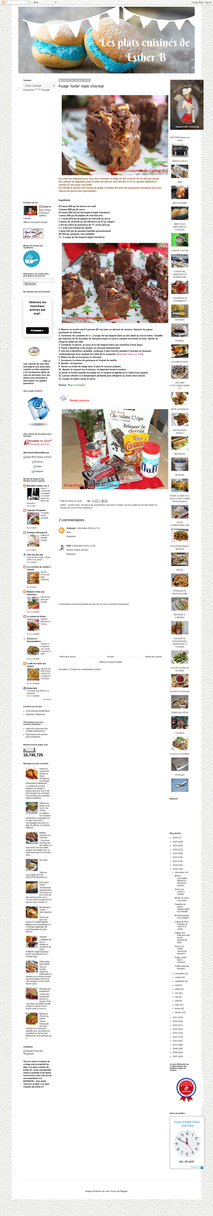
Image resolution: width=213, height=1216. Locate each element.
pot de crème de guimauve (82, 508)
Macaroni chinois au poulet (44, 1016)
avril (177, 1001)
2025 (175, 842)
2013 (175, 1033)
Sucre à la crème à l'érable (180, 891)
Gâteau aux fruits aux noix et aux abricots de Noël (182, 938)
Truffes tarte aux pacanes (182, 967)
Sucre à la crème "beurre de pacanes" (181, 950)
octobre (178, 977)
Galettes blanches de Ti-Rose (45, 621)
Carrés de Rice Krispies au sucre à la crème (181, 925)
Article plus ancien (153, 657)
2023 (175, 849)
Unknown (71, 528)
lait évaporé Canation (114, 505)
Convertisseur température (38, 711)
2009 (175, 1048)
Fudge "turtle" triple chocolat (181, 960)
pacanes (127, 505)
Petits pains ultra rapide (44, 963)
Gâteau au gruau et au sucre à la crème (44, 807)
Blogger (123, 1191)
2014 (175, 1029)
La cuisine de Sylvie (36, 616)
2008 (175, 1052)
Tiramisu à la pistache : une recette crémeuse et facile (46, 649)
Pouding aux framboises (45, 990)
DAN (69, 546)
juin (177, 993)
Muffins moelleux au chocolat (45, 835)
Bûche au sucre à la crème (182, 899)
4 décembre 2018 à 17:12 (88, 528)
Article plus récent (67, 657)
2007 (175, 1056)
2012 (175, 1037)
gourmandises (99, 505)
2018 (175, 869)
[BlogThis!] (96, 501)
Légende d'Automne (36, 510)
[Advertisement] (111, 630)
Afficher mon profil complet (35, 222)
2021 (175, 857)
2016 (175, 1021)
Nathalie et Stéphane (35, 714)
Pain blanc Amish (44, 883)
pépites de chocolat (140, 505)
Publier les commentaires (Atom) (86, 669)
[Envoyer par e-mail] (93, 501)
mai (177, 997)
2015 (175, 1025)
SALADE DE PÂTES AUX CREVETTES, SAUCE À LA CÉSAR (46, 674)
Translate (45, 90)
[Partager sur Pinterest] (106, 501)
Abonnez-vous (37, 330)
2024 (175, 845)
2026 (175, 838)
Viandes (43, 937)
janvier (178, 1012)
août (177, 985)
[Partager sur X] (100, 501)
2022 (175, 853)
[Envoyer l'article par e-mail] (88, 501)
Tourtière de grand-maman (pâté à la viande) (182, 908)
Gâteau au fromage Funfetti (45, 537)
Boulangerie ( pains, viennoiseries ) (45, 911)
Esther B (46, 207)
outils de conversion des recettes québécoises (37, 729)
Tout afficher (47, 699)
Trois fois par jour (35, 555)
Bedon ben (32, 688)
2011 (175, 1041)
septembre (180, 981)
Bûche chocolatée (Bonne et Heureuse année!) (181, 881)
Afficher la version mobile (110, 662)
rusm (107, 1191)
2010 (175, 1045)
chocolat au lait (87, 505)
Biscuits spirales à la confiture (182, 916)
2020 (175, 861)
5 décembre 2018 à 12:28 (83, 546)
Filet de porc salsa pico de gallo (46, 599)
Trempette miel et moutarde (45, 515)
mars (177, 1005)
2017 (175, 1017)
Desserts (43, 860)
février (178, 1008)
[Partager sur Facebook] (103, 501)
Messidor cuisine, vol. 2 (38, 486)
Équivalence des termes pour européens (37, 735)
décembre (180, 872)
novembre (180, 973)
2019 (175, 865)
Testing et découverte (37, 532)
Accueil (110, 657)
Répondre (71, 536)
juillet (177, 989)
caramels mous (73, 505)
